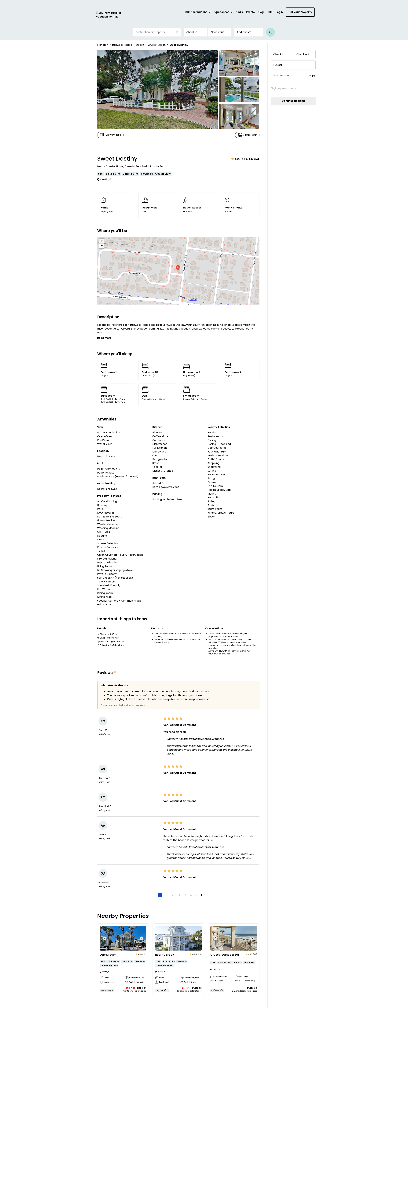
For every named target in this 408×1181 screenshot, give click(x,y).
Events (250, 12)
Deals (239, 12)
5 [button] (185, 895)
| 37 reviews (251, 159)
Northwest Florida (121, 45)
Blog (261, 12)
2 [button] (166, 895)
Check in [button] (191, 32)
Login (279, 12)
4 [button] (179, 895)
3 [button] (173, 895)
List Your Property (300, 12)
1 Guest (277, 65)
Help (270, 12)
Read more (104, 338)
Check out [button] (217, 32)
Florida (101, 45)
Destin (140, 45)
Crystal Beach (157, 45)
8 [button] (196, 895)
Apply (312, 75)
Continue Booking (293, 101)
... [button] (191, 895)
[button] (270, 32)
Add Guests (244, 32)
